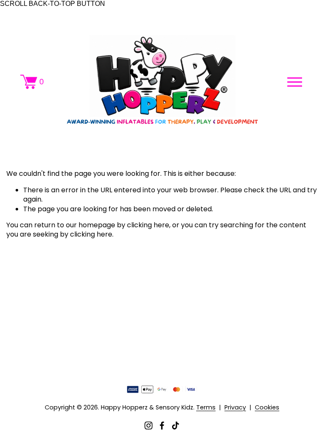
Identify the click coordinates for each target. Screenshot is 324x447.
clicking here (148, 225)
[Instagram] (148, 425)
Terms (206, 407)
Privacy (235, 407)
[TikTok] (175, 425)
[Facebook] (162, 425)
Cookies (267, 407)
